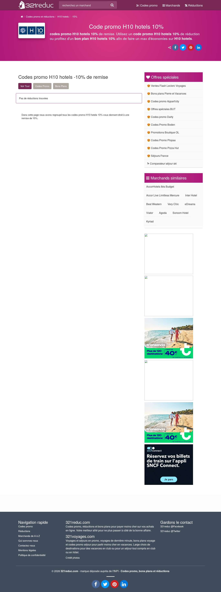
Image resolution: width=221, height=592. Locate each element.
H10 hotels (63, 16)
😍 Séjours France (157, 156)
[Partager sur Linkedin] (198, 47)
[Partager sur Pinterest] (191, 47)
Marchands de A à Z (29, 536)
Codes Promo (42, 86)
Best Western (154, 204)
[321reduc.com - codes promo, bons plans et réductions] (36, 4)
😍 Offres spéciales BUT (161, 109)
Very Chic (173, 204)
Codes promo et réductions (40, 16)
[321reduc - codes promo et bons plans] (114, 585)
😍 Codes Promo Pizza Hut (163, 148)
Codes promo (148, 5)
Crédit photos (73, 557)
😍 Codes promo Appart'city (163, 101)
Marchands (172, 5)
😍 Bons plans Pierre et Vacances (166, 93)
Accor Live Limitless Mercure (162, 195)
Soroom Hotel (180, 213)
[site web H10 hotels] (31, 30)
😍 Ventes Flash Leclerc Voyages (166, 86)
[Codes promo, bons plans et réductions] (126, 33)
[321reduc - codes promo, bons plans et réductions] (124, 585)
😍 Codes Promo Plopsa (161, 140)
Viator (149, 213)
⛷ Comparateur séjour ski (162, 163)
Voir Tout (24, 86)
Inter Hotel (191, 195)
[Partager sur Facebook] (175, 47)
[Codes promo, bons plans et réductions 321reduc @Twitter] (105, 585)
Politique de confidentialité (31, 555)
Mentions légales (27, 550)
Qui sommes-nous (28, 540)
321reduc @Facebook (172, 526)
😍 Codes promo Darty (160, 117)
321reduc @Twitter (170, 531)
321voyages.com (80, 536)
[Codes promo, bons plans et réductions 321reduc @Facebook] (96, 585)
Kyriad (150, 221)
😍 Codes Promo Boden (161, 124)
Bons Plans (61, 86)
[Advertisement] (49, 152)
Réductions (195, 5)
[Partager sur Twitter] (183, 47)
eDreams (190, 204)
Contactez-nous (26, 545)
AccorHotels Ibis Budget (160, 186)
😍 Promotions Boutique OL (163, 132)
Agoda (163, 213)
